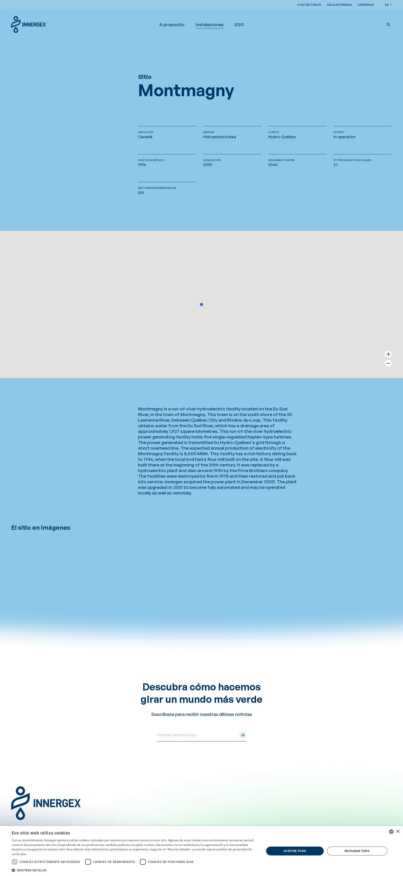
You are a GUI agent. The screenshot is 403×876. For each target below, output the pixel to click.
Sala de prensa (339, 5)
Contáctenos (309, 5)
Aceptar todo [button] (295, 851)
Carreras (365, 5)
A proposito (171, 24)
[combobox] (391, 831)
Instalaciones (210, 24)
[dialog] (201, 851)
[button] (388, 24)
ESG (239, 24)
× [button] (398, 831)
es (387, 5)
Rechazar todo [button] (357, 851)
